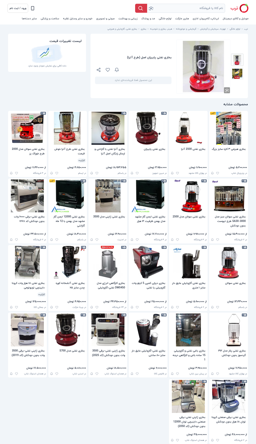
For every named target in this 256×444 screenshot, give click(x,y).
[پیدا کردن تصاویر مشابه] (227, 90)
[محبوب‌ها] (108, 70)
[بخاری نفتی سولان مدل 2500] (188, 195)
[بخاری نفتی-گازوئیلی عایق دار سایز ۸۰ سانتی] (148, 329)
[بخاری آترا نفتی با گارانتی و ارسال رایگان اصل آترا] (107, 128)
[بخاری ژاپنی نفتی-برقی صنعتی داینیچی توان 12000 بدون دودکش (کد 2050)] (188, 396)
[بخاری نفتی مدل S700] (67, 329)
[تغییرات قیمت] (117, 70)
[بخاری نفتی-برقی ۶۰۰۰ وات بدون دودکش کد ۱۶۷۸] (27, 195)
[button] (17, 8)
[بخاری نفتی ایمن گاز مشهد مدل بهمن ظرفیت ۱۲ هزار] (148, 195)
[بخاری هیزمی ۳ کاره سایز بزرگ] (228, 128)
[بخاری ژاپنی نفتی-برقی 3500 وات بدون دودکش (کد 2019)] (27, 329)
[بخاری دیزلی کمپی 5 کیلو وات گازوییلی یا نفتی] (148, 262)
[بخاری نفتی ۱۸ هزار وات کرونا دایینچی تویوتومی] (27, 262)
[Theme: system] (33, 8)
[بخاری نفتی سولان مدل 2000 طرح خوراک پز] (27, 128)
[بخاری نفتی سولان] (228, 262)
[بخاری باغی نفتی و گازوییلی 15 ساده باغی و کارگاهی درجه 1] (188, 329)
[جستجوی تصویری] (151, 8)
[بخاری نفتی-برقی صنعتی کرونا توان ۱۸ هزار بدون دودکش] (228, 396)
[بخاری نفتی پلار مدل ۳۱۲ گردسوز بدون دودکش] (228, 329)
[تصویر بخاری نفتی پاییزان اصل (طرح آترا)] (237, 60)
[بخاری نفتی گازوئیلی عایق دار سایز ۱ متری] (188, 262)
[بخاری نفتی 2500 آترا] (188, 128)
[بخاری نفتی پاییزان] (148, 128)
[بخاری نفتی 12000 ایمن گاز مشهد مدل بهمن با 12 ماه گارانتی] (67, 195)
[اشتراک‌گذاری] (99, 70)
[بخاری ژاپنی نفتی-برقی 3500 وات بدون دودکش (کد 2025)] (107, 329)
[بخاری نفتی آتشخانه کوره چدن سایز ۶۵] (67, 262)
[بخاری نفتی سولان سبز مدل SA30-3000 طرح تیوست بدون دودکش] (228, 195)
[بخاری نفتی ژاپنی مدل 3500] (107, 195)
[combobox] (186, 8)
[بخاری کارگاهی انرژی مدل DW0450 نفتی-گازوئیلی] (107, 262)
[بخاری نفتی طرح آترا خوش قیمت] (67, 128)
